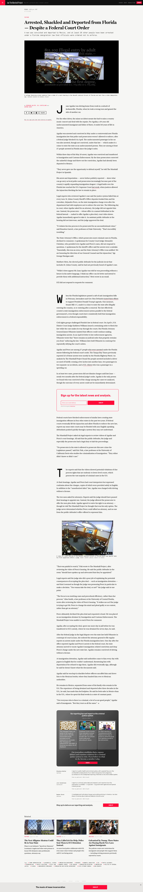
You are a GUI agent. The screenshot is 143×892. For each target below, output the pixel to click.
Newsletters (131, 2)
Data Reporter (59, 784)
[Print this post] (36, 112)
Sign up (101, 402)
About (125, 2)
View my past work (77, 777)
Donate (139, 2)
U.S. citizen (87, 365)
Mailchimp (72, 406)
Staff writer (59, 796)
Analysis (91, 836)
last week (95, 187)
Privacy (71, 881)
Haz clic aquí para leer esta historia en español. (38, 119)
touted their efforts (111, 299)
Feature (26, 17)
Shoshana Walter (31, 105)
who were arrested (95, 350)
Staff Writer (59, 773)
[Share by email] (31, 112)
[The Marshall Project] (14, 2)
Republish (43, 112)
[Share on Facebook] (26, 112)
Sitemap (77, 881)
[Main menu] (2, 2)
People (64, 881)
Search (121, 2)
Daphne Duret (28, 107)
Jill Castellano (42, 105)
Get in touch (86, 777)
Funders (84, 881)
